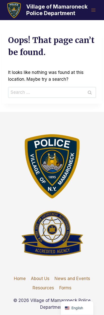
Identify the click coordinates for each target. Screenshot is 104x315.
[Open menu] (93, 10)
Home (20, 278)
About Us (40, 278)
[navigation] (77, 308)
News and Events (72, 278)
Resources (43, 287)
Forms (65, 287)
